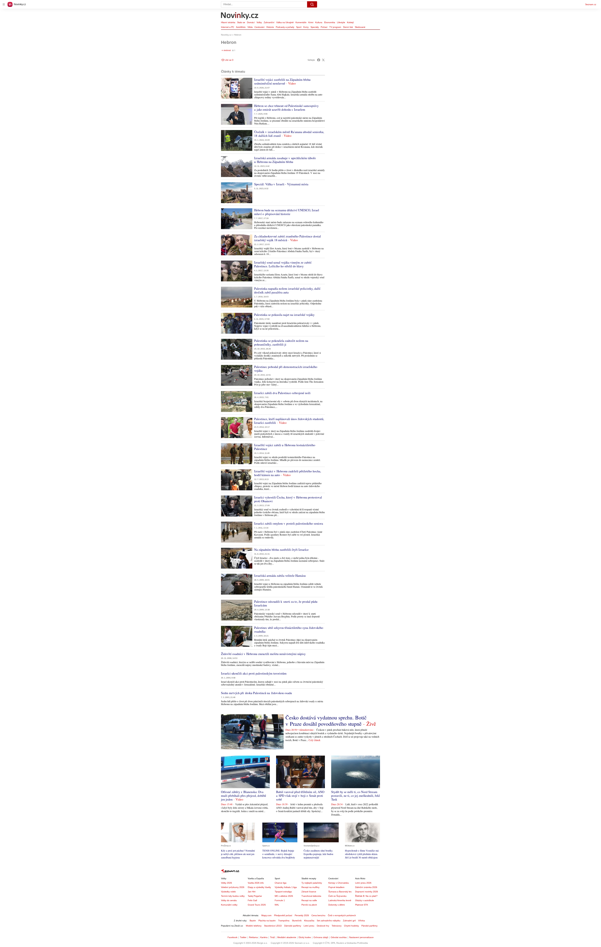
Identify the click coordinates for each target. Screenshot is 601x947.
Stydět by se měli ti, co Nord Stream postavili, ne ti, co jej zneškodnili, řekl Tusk (355, 795)
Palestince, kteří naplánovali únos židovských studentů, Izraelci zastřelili (289, 421)
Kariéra (263, 937)
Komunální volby (229, 904)
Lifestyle (341, 22)
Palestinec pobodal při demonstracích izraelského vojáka (285, 369)
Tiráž (272, 937)
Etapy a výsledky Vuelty (259, 887)
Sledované (360, 27)
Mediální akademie (286, 937)
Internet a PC (227, 27)
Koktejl (350, 22)
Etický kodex (305, 937)
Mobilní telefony (254, 925)
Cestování (259, 27)
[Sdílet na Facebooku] (318, 60)
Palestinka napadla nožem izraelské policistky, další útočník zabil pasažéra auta (287, 290)
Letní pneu (309, 925)
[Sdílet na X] (323, 60)
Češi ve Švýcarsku (337, 896)
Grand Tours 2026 (257, 904)
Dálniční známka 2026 (366, 887)
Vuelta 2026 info (256, 883)
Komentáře (300, 22)
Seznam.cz (590, 4)
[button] (236, 88)
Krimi (310, 22)
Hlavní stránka (228, 22)
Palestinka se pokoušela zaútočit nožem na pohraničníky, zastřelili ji (281, 342)
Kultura (318, 22)
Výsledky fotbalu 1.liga (286, 887)
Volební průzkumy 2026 (232, 887)
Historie (270, 27)
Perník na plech (309, 904)
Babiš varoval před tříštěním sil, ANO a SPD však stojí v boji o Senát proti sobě (300, 795)
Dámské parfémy (292, 925)
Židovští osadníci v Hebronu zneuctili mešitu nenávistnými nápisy (263, 654)
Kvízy (306, 27)
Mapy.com (266, 915)
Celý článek (314, 740)
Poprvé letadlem (336, 887)
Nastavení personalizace (361, 937)
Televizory (337, 925)
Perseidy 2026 (302, 915)
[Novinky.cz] (240, 16)
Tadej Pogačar (255, 896)
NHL (277, 904)
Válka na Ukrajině (285, 22)
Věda (250, 27)
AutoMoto (241, 27)
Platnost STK (361, 904)
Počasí (324, 27)
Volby (259, 22)
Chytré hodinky (351, 925)
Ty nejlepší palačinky (311, 883)
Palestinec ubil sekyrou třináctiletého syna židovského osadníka (288, 630)
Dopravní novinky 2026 (366, 891)
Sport (298, 27)
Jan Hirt (251, 891)
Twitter (243, 937)
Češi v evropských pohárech (342, 915)
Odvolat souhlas (339, 937)
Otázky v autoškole (364, 900)
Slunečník (297, 920)
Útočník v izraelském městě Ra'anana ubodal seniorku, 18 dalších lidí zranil (289, 134)
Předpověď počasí (283, 915)
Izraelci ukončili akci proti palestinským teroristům (254, 673)
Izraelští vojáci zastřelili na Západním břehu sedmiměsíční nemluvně (282, 81)
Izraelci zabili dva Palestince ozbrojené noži (282, 393)
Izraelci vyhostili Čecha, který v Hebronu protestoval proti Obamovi (288, 499)
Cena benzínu (318, 915)
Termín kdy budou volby (233, 896)
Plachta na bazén (267, 920)
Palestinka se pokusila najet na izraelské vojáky (284, 315)
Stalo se (241, 22)
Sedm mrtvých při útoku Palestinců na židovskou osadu (256, 693)
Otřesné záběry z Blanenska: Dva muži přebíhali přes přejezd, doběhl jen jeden (243, 795)
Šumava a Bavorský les (340, 891)
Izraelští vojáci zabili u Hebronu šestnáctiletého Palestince (284, 447)
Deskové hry (323, 925)
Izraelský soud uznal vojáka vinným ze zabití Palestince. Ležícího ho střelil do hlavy (282, 264)
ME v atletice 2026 (284, 896)
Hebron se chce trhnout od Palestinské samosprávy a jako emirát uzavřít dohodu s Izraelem (286, 108)
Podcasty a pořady (285, 27)
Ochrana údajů (320, 937)
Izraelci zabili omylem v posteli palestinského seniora (288, 523)
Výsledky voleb (228, 891)
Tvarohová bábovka (311, 896)
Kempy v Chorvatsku (338, 883)
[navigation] (3, 4)
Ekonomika (329, 22)
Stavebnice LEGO (273, 925)
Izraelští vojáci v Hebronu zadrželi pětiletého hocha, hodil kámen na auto (287, 473)
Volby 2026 (226, 883)
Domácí (251, 22)
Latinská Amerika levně (339, 900)
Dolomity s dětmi (336, 904)
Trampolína (283, 920)
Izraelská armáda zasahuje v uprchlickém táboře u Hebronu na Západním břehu (285, 160)
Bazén (253, 920)
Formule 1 (280, 900)
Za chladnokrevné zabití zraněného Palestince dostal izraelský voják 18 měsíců (287, 238)
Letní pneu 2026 (363, 883)
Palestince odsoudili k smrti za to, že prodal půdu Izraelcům (285, 603)
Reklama (253, 937)
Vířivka (361, 920)
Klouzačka (309, 920)
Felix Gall (252, 900)
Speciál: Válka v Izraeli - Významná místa (281, 184)
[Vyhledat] (312, 4)
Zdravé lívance (308, 891)
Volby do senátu (229, 900)
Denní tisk (348, 27)
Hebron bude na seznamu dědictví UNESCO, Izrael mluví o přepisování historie (286, 212)
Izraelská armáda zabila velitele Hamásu (280, 575)
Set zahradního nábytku (328, 920)
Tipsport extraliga (283, 891)
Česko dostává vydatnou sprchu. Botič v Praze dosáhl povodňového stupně (326, 720)
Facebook (232, 937)
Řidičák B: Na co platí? (366, 896)
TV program (335, 27)
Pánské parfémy (369, 925)
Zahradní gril (349, 920)
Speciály (315, 27)
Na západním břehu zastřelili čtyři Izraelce (281, 549)
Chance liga (280, 883)
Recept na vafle (309, 900)
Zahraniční (269, 22)
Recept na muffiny (310, 887)
